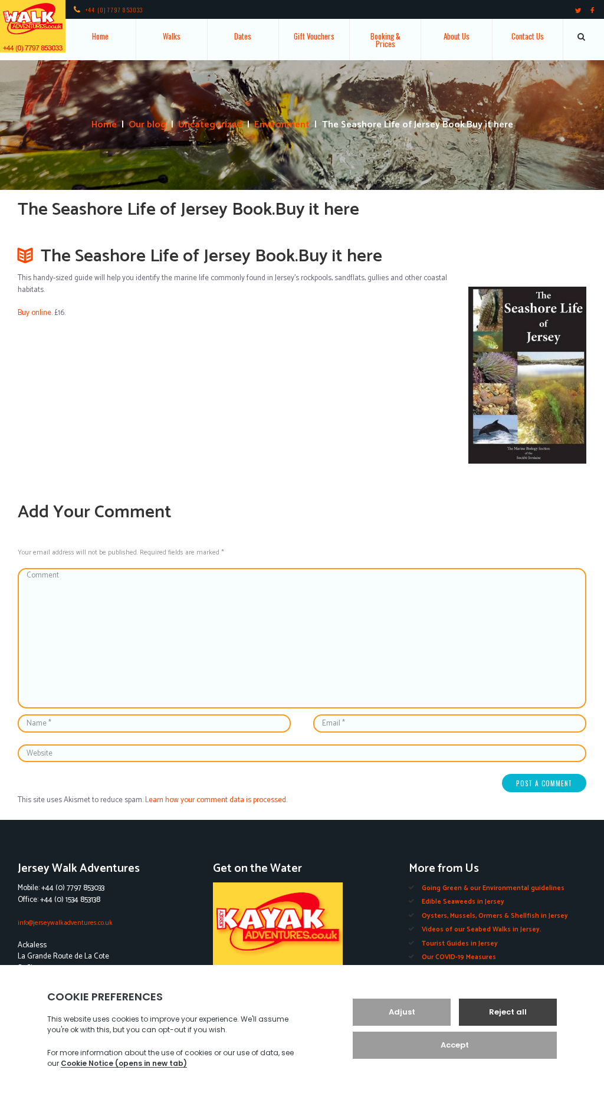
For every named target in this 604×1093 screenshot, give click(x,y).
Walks (171, 36)
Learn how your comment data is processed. (216, 800)
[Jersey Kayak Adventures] (301, 934)
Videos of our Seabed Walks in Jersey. (481, 929)
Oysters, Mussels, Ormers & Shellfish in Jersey (495, 915)
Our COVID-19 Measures (459, 957)
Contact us (527, 36)
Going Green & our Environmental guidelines (493, 888)
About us (457, 36)
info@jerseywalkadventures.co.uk (65, 922)
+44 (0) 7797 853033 (114, 9)
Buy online (34, 313)
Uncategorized (210, 125)
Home (100, 36)
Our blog (147, 125)
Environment (282, 125)
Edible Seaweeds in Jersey (463, 901)
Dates (242, 36)
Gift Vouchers (314, 36)
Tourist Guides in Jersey (460, 943)
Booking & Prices (385, 40)
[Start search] (582, 36)
